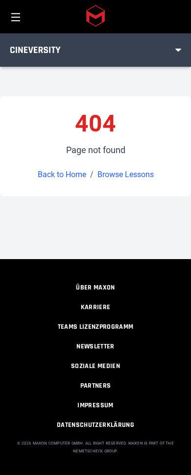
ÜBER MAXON (95, 287)
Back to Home (62, 174)
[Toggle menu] (178, 50)
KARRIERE (96, 307)
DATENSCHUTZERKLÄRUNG (95, 425)
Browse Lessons (125, 174)
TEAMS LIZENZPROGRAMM (96, 326)
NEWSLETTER (95, 346)
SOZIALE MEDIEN (95, 366)
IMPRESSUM (95, 405)
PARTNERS (95, 385)
